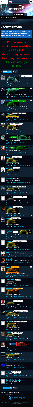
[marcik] (3, 158)
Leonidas (9, 301)
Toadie (8, 101)
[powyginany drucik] (3, 77)
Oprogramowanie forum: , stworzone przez (16, 403)
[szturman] (3, 312)
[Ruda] (3, 137)
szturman (9, 311)
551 (14, 71)
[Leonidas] (3, 302)
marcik (8, 157)
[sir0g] (3, 219)
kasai (8, 148)
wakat (8, 88)
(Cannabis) (10, 353)
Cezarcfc (9, 207)
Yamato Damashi (12, 252)
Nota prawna (4, 392)
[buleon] (3, 114)
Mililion (8, 186)
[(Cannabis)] (3, 354)
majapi (8, 372)
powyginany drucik (13, 76)
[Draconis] (3, 260)
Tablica (9, 14)
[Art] (3, 344)
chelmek (9, 197)
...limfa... (9, 168)
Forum (3, 14)
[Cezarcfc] (3, 208)
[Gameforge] (16, 396)
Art (7, 344)
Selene (8, 333)
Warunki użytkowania (15, 392)
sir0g (8, 218)
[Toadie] (3, 102)
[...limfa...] (3, 169)
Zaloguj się (4, 2)
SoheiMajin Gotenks (13, 380)
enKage (9, 321)
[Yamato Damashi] (3, 253)
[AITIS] (3, 365)
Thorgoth (9, 178)
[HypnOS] (3, 232)
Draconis (9, 259)
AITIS (8, 364)
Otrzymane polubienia (19, 84)
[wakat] (3, 89)
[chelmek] (3, 198)
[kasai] (3, 148)
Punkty (8, 85)
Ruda (8, 137)
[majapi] (3, 373)
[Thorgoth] (3, 180)
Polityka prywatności (6, 394)
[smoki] (3, 268)
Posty (7, 84)
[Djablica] (3, 242)
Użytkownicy (18, 14)
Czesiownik (10, 280)
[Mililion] (3, 188)
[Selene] (3, 334)
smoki (8, 267)
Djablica (9, 241)
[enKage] (3, 323)
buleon (8, 113)
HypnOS (9, 232)
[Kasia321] (3, 289)
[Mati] (3, 125)
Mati (7, 123)
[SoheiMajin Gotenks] (3, 381)
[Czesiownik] (3, 281)
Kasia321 (9, 288)
